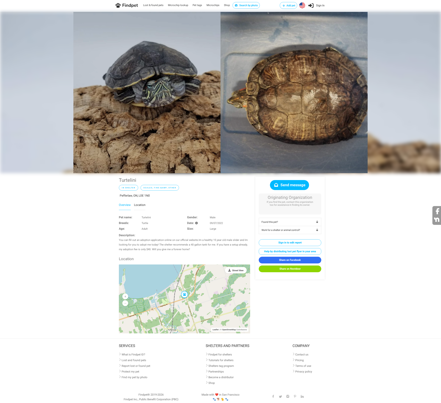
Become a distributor (221, 377)
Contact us (301, 354)
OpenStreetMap (229, 330)
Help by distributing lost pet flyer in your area (290, 251)
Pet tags (197, 5)
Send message (292, 185)
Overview (125, 205)
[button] (182, 291)
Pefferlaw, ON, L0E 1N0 (135, 195)
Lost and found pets (134, 360)
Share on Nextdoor (290, 268)
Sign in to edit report (290, 242)
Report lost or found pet (136, 366)
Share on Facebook (290, 260)
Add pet (290, 5)
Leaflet (216, 330)
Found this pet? (269, 222)
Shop (227, 5)
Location (139, 205)
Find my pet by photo (134, 377)
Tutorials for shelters (220, 360)
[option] (146, 92)
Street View (238, 270)
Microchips (213, 5)
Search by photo (248, 5)
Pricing (299, 360)
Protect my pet (130, 371)
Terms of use (303, 366)
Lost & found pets (153, 5)
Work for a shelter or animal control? (280, 230)
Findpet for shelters (220, 354)
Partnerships (216, 371)
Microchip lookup (178, 5)
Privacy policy (303, 371)
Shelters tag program (221, 366)
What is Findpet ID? (133, 354)
